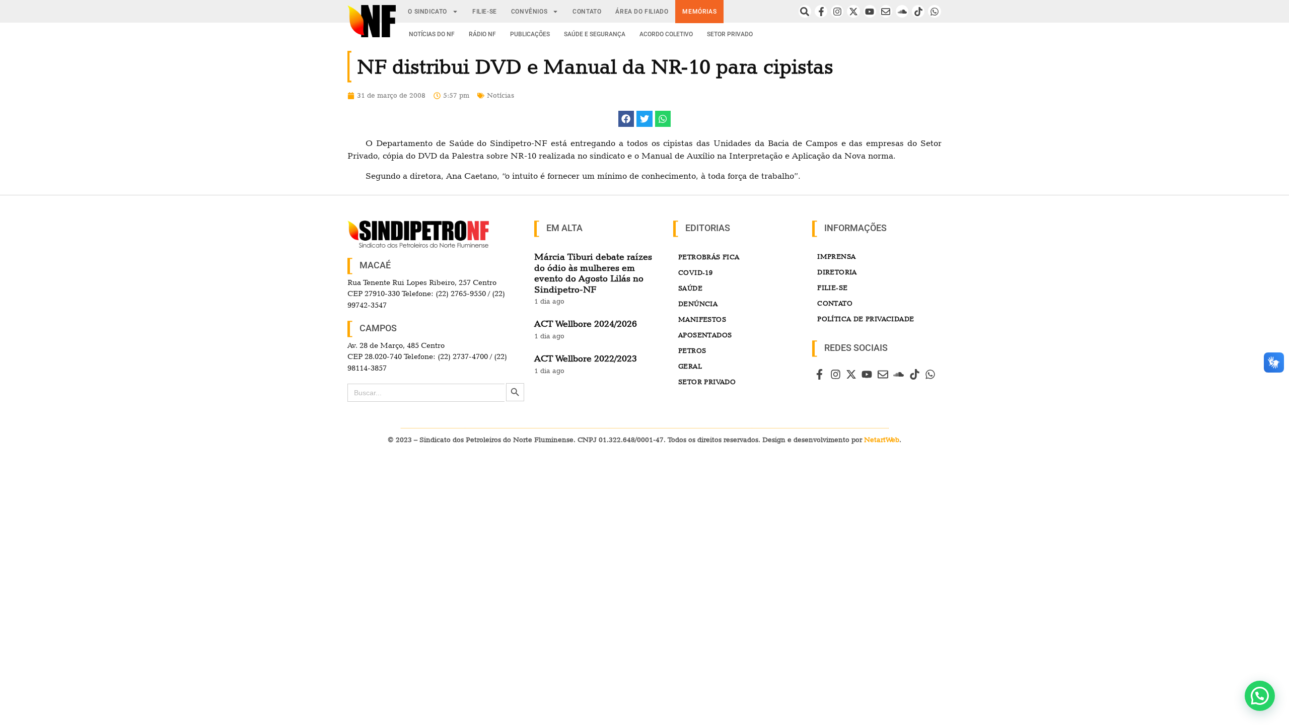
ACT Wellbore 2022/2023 (585, 358)
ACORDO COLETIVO (666, 34)
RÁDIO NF (482, 34)
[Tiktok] (918, 11)
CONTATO (586, 11)
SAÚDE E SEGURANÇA (594, 34)
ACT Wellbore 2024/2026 (585, 323)
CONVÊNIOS (529, 11)
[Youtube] (870, 11)
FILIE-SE (484, 11)
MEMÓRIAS (699, 11)
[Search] (805, 11)
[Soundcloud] (902, 11)
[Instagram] (837, 11)
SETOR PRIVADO (730, 34)
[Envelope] (886, 11)
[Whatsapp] (934, 11)
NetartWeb (881, 440)
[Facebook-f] (821, 11)
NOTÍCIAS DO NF (432, 34)
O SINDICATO (427, 11)
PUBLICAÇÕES (530, 34)
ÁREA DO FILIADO (641, 11)
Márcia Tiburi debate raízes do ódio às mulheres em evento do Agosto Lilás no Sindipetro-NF (593, 273)
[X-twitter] (853, 11)
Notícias (500, 95)
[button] (626, 119)
